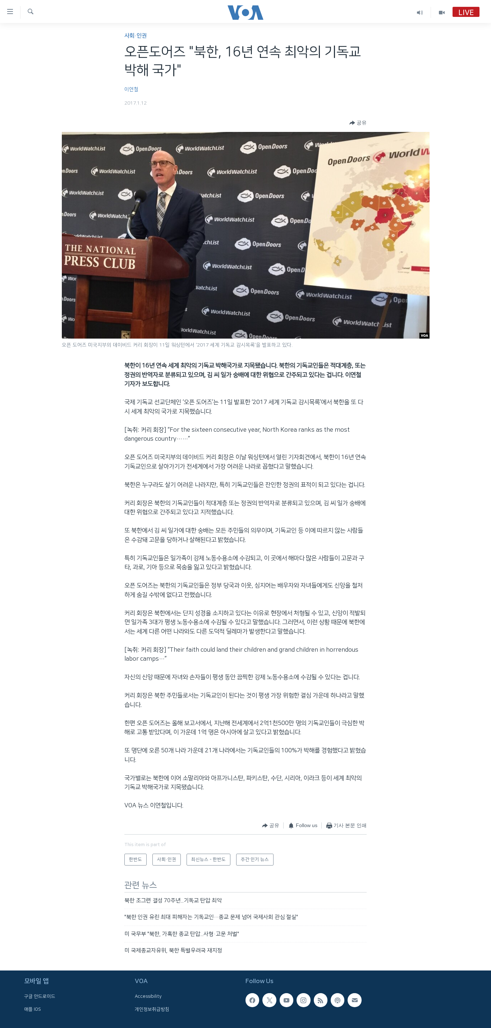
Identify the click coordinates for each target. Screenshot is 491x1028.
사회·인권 (135, 36)
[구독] (354, 1000)
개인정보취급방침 (152, 1009)
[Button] (358, 123)
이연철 (131, 89)
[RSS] (320, 1000)
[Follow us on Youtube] (286, 1000)
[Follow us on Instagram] (303, 1000)
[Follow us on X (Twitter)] (269, 1000)
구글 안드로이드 (39, 996)
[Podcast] (337, 1000)
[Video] (442, 12)
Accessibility (148, 996)
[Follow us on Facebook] (252, 1000)
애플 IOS (32, 1009)
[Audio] (420, 12)
